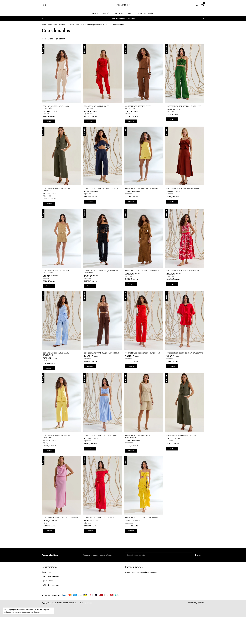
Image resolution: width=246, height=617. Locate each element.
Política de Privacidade (50, 585)
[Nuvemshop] (196, 604)
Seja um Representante (50, 576)
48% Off (106, 13)
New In (95, 13)
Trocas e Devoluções (145, 13)
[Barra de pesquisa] (44, 5)
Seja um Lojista (47, 581)
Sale (129, 13)
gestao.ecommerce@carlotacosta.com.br (141, 572)
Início (44, 25)
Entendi (36, 612)
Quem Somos (47, 572)
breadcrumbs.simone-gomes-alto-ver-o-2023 (93, 25)
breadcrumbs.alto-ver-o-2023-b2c (61, 25)
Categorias (118, 13)
